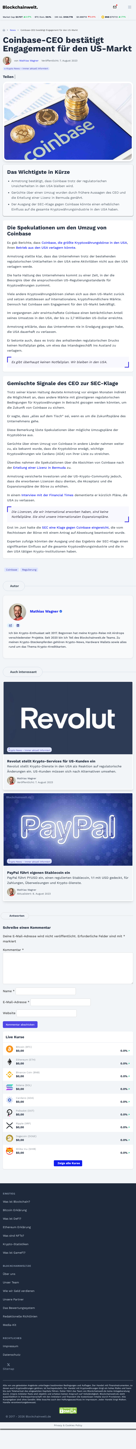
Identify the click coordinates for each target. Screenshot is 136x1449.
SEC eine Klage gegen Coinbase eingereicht (75, 527)
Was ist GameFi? (14, 1252)
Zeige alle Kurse (69, 1163)
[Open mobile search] (122, 7)
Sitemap (8, 1369)
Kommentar (13, 950)
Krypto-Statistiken (16, 1244)
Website (9, 1013)
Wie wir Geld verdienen (19, 1291)
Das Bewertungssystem (19, 1308)
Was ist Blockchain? (16, 1201)
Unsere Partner (13, 1299)
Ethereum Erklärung (17, 1227)
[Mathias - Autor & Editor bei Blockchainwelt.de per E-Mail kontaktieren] (10, 625)
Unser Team (11, 1282)
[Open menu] (129, 7)
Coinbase (11, 569)
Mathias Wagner (44, 611)
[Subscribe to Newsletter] (115, 7)
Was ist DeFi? (12, 1218)
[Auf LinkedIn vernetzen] (17, 625)
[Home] (4, 30)
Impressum (10, 1346)
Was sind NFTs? (13, 1235)
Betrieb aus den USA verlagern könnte (45, 247)
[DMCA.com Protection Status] (68, 1410)
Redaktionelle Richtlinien (20, 1316)
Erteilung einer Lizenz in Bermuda (39, 467)
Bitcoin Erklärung (15, 1210)
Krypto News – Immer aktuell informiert (27, 68)
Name (9, 991)
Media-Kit (9, 1325)
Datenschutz (12, 1354)
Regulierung (29, 569)
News (13, 30)
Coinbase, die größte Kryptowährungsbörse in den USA (84, 242)
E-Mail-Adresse (16, 1002)
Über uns (9, 1274)
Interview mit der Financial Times (47, 495)
